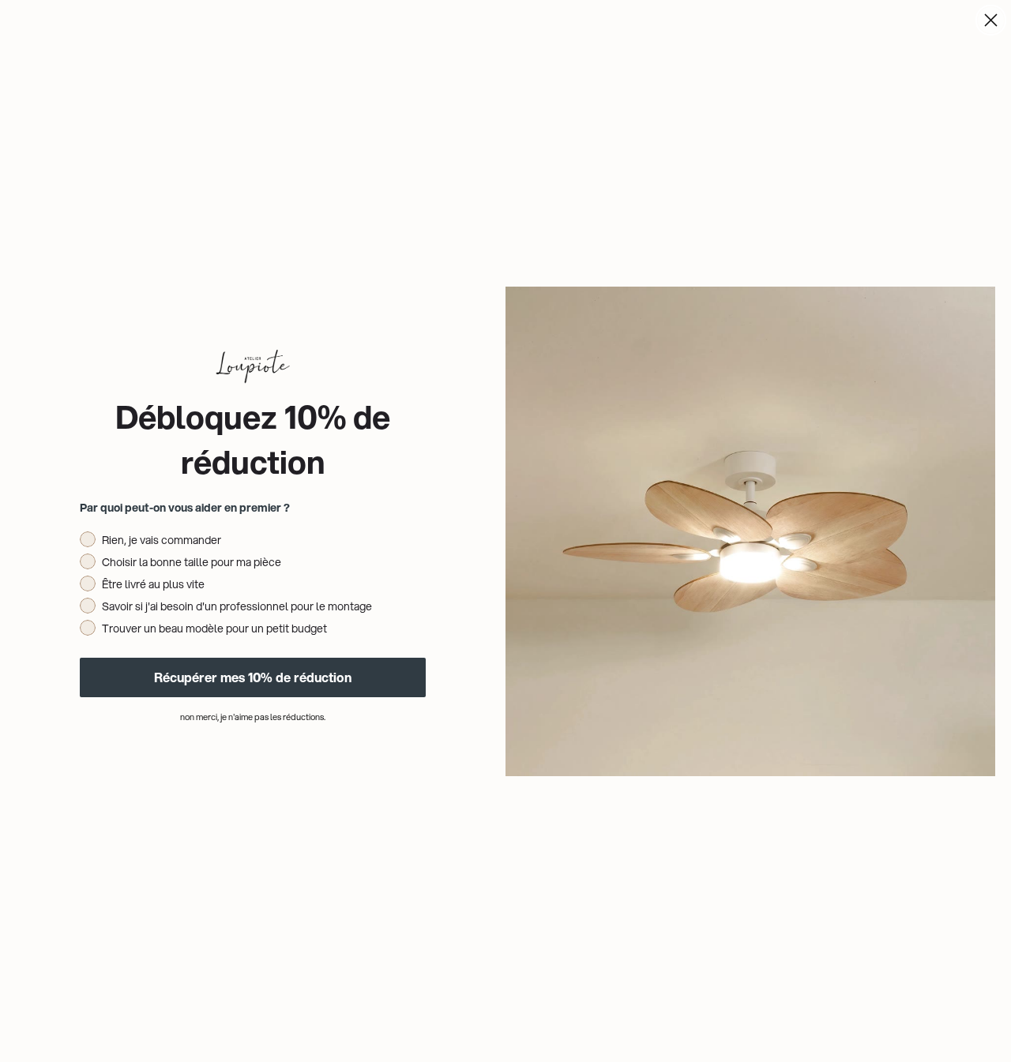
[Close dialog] (991, 20)
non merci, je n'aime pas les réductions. (252, 717)
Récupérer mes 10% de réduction (252, 677)
